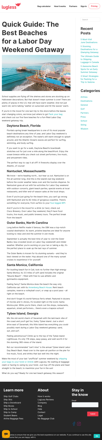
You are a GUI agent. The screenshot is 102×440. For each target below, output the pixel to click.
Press (83, 117)
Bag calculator (44, 6)
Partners (73, 6)
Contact (41, 412)
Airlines (84, 97)
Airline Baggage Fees (13, 418)
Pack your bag (55, 114)
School (84, 121)
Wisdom (84, 128)
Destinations (86, 101)
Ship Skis (8, 399)
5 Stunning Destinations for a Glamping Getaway (90, 49)
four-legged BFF (57, 203)
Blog (40, 406)
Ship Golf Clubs (11, 396)
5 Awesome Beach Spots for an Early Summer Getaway (89, 69)
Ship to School (10, 409)
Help (40, 409)
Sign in (84, 6)
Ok (97, 436)
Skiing (83, 124)
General (84, 105)
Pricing (94, 6)
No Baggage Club (46, 418)
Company (42, 402)
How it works (60, 6)
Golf (83, 109)
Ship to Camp (10, 412)
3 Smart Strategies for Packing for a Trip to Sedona (89, 79)
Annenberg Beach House (40, 287)
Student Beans (10, 415)
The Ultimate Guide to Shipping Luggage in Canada (90, 59)
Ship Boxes (9, 406)
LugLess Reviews (46, 399)
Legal (40, 415)
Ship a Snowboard (12, 402)
